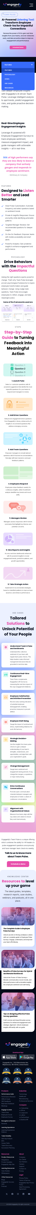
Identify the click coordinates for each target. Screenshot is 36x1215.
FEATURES (8, 70)
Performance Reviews (8, 1096)
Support (21, 1166)
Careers (21, 1164)
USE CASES (9, 83)
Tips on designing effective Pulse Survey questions (16, 1015)
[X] (7, 1194)
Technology (23, 1094)
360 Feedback (6, 1101)
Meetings (4, 1106)
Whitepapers (5, 1173)
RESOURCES (9, 88)
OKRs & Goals (5, 1099)
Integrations (5, 1160)
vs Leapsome (23, 1113)
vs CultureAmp (23, 1108)
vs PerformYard (24, 1117)
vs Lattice (22, 1115)
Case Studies (5, 1171)
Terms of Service (24, 1180)
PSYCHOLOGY (10, 75)
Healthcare (22, 1096)
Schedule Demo (18, 47)
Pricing (21, 1171)
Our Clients (22, 1159)
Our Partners (23, 1162)
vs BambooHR (23, 1119)
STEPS (7, 79)
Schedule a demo (18, 864)
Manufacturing (23, 1099)
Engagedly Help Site (7, 1164)
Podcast (4, 1186)
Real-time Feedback (7, 1103)
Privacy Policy (23, 1178)
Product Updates (6, 1162)
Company (22, 1157)
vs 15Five (22, 1110)
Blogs (3, 1179)
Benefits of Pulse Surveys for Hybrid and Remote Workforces (17, 972)
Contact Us (22, 1168)
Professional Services (26, 1101)
